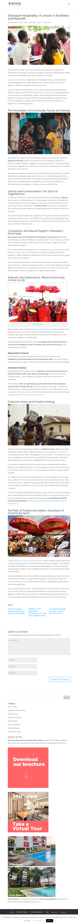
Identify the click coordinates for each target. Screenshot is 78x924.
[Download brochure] (28, 787)
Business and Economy (16, 710)
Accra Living (12, 707)
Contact (63, 912)
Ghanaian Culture (35, 22)
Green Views (12, 721)
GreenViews (14, 22)
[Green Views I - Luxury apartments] (31, 865)
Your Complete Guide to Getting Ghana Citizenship (16, 611)
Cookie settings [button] (38, 921)
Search (66, 697)
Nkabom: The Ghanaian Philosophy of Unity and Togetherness (37, 612)
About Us (54, 912)
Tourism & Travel (14, 732)
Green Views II (37, 912)
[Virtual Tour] (28, 832)
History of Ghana (14, 724)
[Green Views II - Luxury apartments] (31, 896)
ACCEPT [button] (49, 921)
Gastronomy (12, 714)
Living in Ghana (14, 728)
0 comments (47, 22)
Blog (47, 912)
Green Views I (22, 912)
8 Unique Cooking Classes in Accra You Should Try (57, 611)
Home (12, 912)
